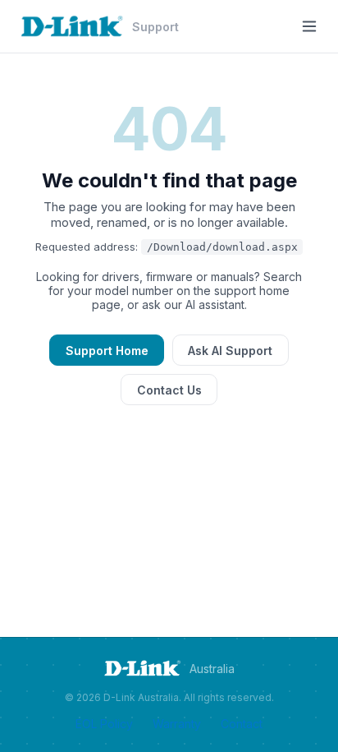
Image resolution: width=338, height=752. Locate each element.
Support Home (107, 351)
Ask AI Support (230, 351)
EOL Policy (104, 724)
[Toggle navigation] (309, 26)
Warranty (177, 724)
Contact (242, 724)
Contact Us (169, 390)
